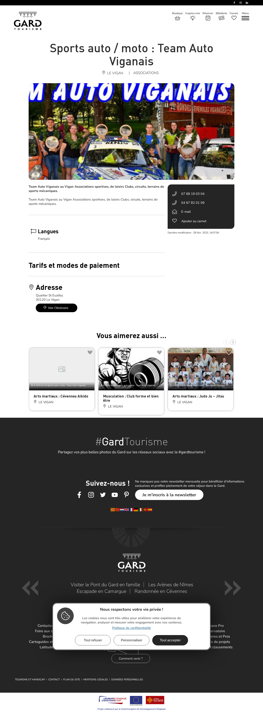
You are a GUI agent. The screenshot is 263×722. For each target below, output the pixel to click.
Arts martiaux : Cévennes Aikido (61, 396)
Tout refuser (93, 640)
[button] (226, 342)
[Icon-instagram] (91, 495)
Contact (54, 679)
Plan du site (71, 679)
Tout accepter (170, 640)
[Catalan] (113, 509)
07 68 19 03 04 (192, 194)
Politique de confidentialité (131, 628)
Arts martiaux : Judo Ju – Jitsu (198, 396)
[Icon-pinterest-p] (126, 495)
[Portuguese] (145, 509)
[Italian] (140, 509)
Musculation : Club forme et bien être (131, 398)
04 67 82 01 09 (192, 203)
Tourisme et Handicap (30, 679)
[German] (136, 509)
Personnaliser (131, 640)
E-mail (186, 211)
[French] (131, 509)
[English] (127, 509)
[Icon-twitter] (103, 495)
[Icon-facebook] (79, 495)
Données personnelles (127, 679)
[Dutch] (122, 509)
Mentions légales (95, 679)
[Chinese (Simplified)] (117, 509)
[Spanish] (150, 509)
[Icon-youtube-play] (114, 495)
